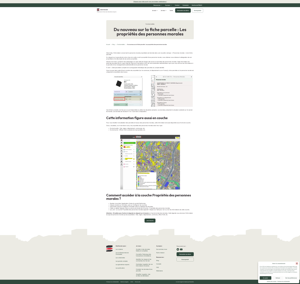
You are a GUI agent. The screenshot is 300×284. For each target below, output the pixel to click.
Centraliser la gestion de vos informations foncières (144, 265)
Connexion (186, 5)
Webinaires (159, 271)
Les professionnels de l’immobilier (122, 253)
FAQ (157, 267)
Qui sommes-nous (161, 249)
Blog (113, 44)
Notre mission (160, 252)
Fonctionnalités (121, 44)
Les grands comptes (122, 261)
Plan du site (137, 281)
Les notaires (119, 249)
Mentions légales (125, 281)
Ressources (157, 5)
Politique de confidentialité (283, 281)
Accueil (108, 44)
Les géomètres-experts (122, 264)
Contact (177, 5)
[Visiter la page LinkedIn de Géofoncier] (178, 249)
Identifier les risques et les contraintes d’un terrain (143, 260)
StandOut (191, 281)
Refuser (278, 278)
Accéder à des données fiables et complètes (143, 250)
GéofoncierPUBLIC (197, 5)
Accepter (265, 278)
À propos (167, 5)
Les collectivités (120, 257)
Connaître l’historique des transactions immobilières (144, 255)
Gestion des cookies (271, 281)
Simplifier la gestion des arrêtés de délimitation (143, 275)
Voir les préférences (291, 278)
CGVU (131, 281)
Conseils (158, 264)
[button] (297, 263)
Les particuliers (120, 268)
